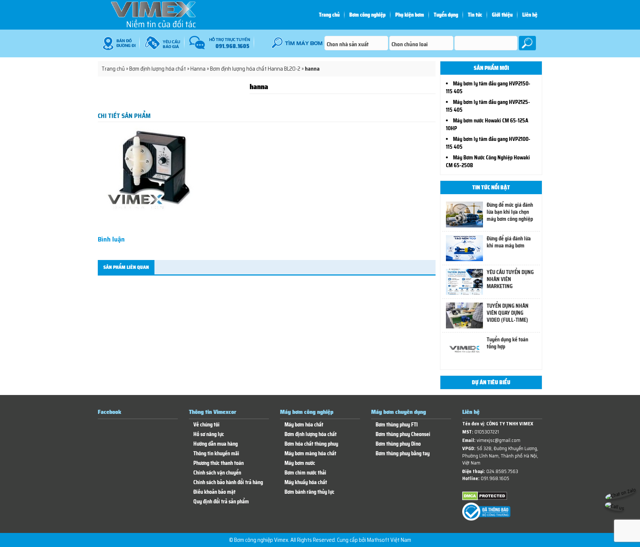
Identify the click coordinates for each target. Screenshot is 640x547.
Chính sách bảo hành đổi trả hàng (228, 482)
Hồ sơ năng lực (208, 434)
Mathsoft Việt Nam (389, 540)
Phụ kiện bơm (409, 15)
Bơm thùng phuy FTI (397, 425)
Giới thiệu (502, 15)
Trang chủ (329, 15)
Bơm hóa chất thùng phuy (311, 444)
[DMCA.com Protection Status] (484, 499)
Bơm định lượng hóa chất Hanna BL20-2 (255, 68)
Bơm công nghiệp (367, 15)
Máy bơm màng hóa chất (310, 453)
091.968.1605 (495, 478)
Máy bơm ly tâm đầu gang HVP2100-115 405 (488, 143)
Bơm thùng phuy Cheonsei (403, 434)
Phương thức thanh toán (218, 463)
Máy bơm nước (299, 463)
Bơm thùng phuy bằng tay (403, 453)
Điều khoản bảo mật (214, 492)
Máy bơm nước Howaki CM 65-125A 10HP (487, 124)
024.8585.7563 (502, 471)
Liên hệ (529, 15)
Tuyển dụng (446, 15)
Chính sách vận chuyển (217, 473)
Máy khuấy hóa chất (305, 482)
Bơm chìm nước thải (305, 473)
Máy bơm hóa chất (303, 425)
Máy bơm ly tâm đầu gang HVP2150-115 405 (488, 87)
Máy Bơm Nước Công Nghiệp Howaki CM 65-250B (488, 161)
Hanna (198, 68)
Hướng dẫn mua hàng (215, 444)
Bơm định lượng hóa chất (157, 68)
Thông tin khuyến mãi (216, 453)
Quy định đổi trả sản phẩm (221, 502)
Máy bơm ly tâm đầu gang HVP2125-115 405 (488, 106)
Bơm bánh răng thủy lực (309, 492)
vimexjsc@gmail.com (498, 440)
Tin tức (475, 15)
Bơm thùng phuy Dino (398, 444)
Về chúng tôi (206, 425)
